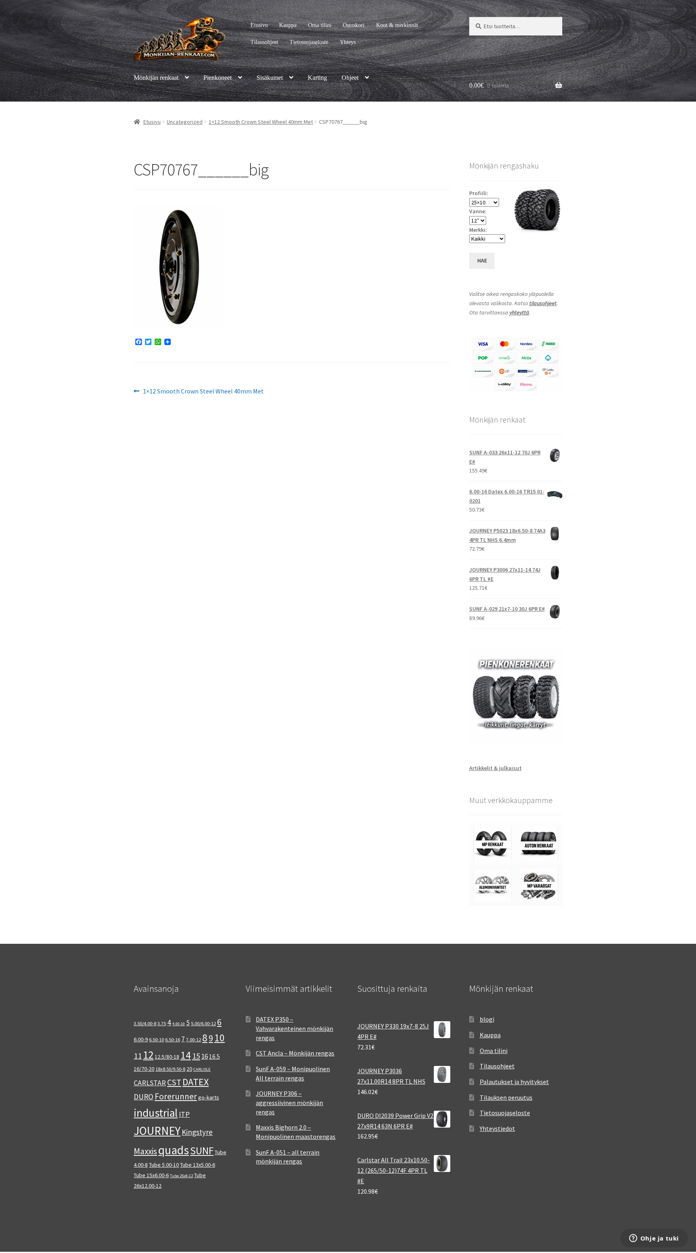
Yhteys (348, 42)
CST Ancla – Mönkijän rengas (295, 1053)
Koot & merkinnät (397, 25)
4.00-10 (178, 1023)
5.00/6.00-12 (203, 1023)
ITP (184, 1114)
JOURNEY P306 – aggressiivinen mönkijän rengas (289, 1102)
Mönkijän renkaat (156, 77)
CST (174, 1082)
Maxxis (145, 1151)
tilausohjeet (543, 303)
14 (185, 1055)
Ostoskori (354, 25)
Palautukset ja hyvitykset (514, 1082)
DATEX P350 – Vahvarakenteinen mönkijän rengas (294, 1028)
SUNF (201, 1150)
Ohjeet (350, 77)
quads (173, 1150)
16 (204, 1056)
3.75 (161, 1023)
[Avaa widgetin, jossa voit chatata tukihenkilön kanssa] (654, 1239)
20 (189, 1068)
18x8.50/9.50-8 (170, 1069)
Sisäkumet (270, 77)
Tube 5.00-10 (164, 1164)
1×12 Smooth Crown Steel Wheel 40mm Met (261, 121)
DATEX (195, 1082)
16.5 (214, 1056)
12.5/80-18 (167, 1056)
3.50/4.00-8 (145, 1023)
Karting (317, 77)
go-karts (208, 1097)
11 (138, 1056)
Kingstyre (197, 1132)
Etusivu (259, 25)
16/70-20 (144, 1068)
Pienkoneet (217, 77)
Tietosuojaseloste (309, 42)
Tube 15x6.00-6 (151, 1175)
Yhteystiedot (497, 1128)
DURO (143, 1096)
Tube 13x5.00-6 (197, 1164)
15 (196, 1056)
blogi (487, 1019)
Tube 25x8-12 (181, 1175)
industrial (156, 1113)
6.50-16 (172, 1040)
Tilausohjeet (264, 42)
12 (148, 1055)
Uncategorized (185, 121)
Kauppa (287, 25)
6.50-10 (156, 1040)
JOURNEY (157, 1131)
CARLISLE (202, 1069)
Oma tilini (319, 25)
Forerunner (176, 1096)
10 (219, 1037)
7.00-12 (193, 1040)
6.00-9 (141, 1039)
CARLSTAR (150, 1082)
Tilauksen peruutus (506, 1097)
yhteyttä (519, 312)
